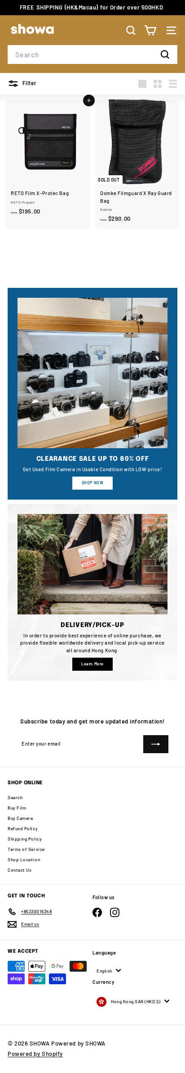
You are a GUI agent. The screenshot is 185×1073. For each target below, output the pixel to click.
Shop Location (24, 859)
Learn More (92, 663)
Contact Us (20, 870)
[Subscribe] (155, 744)
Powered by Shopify (35, 1053)
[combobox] (92, 54)
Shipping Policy (25, 838)
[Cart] (150, 30)
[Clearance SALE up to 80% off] (92, 373)
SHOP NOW (92, 482)
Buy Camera (20, 818)
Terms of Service (26, 849)
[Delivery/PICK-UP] (92, 564)
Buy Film (17, 807)
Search (15, 797)
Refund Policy (23, 828)
